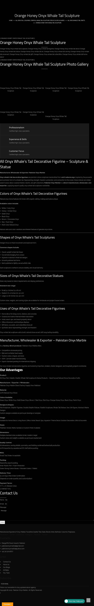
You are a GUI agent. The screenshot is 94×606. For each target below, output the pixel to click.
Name (2, 500)
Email (2, 504)
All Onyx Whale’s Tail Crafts (76, 20)
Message (3, 507)
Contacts (5, 538)
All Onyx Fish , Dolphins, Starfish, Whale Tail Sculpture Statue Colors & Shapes (40, 20)
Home (10, 20)
